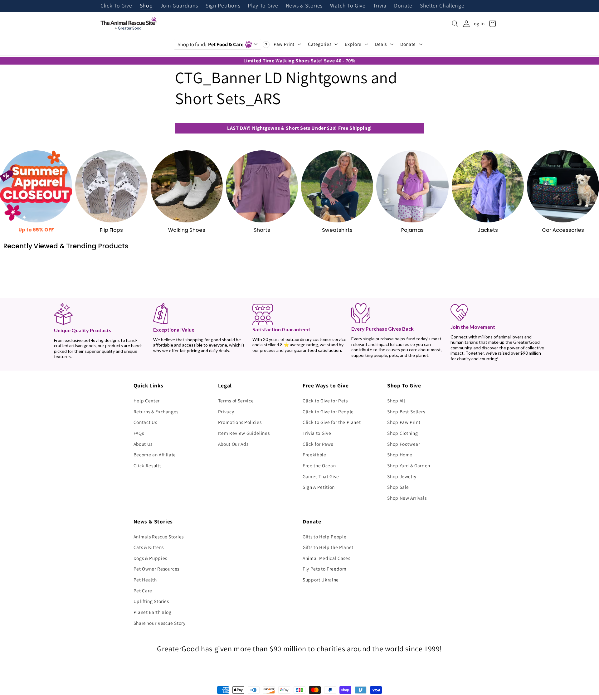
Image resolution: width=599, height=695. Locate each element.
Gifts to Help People (324, 536)
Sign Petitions (223, 6)
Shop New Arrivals (406, 498)
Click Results (148, 465)
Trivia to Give (317, 433)
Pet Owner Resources (157, 569)
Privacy (226, 411)
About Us (143, 444)
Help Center (147, 400)
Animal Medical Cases (326, 558)
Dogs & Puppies (150, 558)
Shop (146, 6)
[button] (455, 23)
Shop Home (399, 454)
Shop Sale (398, 487)
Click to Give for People (328, 411)
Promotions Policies (240, 422)
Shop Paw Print (403, 422)
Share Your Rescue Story (160, 623)
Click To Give (116, 6)
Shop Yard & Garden (408, 465)
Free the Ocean (319, 465)
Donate (403, 6)
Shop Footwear (403, 444)
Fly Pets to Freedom (325, 569)
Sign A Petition (319, 487)
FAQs (139, 433)
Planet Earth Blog (153, 612)
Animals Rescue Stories (159, 536)
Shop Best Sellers (406, 411)
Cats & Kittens (149, 547)
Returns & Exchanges (156, 411)
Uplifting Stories (151, 601)
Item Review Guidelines (244, 433)
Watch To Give (348, 6)
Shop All (396, 400)
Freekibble (314, 454)
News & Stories (304, 6)
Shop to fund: (210, 44)
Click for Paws (318, 444)
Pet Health (145, 579)
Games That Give (321, 476)
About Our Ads (233, 444)
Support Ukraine (321, 579)
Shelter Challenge (442, 6)
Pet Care (143, 590)
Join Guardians (179, 6)
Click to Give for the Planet (332, 422)
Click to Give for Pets (325, 400)
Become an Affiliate (155, 454)
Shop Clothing (402, 433)
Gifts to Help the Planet (328, 547)
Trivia (380, 6)
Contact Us (145, 422)
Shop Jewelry (401, 476)
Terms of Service (236, 400)
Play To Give (263, 6)
